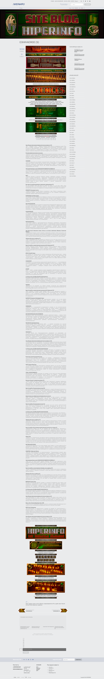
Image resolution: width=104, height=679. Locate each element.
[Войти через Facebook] (23, 642)
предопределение (48, 603)
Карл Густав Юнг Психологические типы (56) (35, 388)
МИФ (33, 102)
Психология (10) (56, 84)
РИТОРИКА (30, 102)
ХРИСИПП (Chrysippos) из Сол (32, 190)
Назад (21, 8)
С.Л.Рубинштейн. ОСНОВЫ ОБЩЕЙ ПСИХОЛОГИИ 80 (37, 411)
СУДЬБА (27, 268)
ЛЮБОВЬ (32, 103)
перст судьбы (29, 603)
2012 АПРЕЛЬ (72, 91)
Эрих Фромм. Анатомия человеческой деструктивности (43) (39, 145)
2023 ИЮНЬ (72, 173)
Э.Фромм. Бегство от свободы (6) (33, 473)
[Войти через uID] (23, 639)
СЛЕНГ (51, 119)
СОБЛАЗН (28, 284)
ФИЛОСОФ (47, 102)
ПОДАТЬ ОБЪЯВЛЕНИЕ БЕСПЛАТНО (46, 577)
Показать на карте (27, 672)
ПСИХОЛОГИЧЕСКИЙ (58, 101)
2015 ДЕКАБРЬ (72, 156)
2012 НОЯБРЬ (72, 102)
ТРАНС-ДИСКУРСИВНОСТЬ (31, 372)
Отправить (26, 652)
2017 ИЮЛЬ (72, 160)
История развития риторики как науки (34, 152)
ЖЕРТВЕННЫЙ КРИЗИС (31, 444)
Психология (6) (35, 84)
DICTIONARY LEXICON (40, 104)
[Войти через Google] (23, 645)
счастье (27, 604)
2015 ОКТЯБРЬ (72, 154)
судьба (56, 603)
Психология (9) (51, 84)
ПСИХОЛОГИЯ (49, 101)
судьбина (40, 604)
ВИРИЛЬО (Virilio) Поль (31, 481)
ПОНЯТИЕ (49, 104)
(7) (50, 138)
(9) (58, 104)
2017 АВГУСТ (72, 163)
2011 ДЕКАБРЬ (72, 82)
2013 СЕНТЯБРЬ (73, 115)
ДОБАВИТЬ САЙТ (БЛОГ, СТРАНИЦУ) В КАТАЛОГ (46, 595)
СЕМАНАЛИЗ (28, 306)
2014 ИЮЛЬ (72, 136)
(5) (42, 138)
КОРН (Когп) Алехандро (31, 507)
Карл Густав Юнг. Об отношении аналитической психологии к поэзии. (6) (41, 427)
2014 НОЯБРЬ (72, 141)
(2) (54, 104)
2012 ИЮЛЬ (72, 97)
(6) (53, 104)
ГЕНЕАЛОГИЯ (28, 260)
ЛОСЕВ (50, 103)
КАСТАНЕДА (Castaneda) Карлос (32, 322)
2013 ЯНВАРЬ (72, 106)
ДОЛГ (37, 670)
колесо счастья (36, 603)
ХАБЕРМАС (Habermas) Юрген (32, 451)
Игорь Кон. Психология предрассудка (34, 356)
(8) (61, 104)
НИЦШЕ (47, 103)
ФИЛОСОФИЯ (33, 101)
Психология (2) (45, 83)
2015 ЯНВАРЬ (72, 143)
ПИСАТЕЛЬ (57, 102)
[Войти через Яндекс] (23, 643)
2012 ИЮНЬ (72, 95)
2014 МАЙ (72, 132)
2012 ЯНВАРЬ (72, 84)
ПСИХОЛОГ (51, 102)
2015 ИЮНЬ (72, 147)
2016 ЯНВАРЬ (72, 158)
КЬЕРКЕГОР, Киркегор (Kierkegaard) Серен (35, 298)
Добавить (88, 4)
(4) (60, 104)
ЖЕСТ (27, 175)
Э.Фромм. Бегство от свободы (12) (33, 419)
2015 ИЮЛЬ (72, 149)
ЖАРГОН (56, 119)
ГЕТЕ (60, 103)
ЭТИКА (36, 101)
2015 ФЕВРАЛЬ (72, 145)
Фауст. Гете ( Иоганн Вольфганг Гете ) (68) (35, 502)
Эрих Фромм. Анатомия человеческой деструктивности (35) (39, 340)
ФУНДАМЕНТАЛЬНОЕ (33, 104)
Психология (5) (35, 83)
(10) (52, 104)
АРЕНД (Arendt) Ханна (30, 253)
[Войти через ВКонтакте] (23, 640)
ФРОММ (62, 102)
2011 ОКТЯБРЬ (72, 78)
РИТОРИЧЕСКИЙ (39, 119)
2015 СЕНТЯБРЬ (73, 152)
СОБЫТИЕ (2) (28, 331)
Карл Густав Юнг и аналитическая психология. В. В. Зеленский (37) (40, 245)
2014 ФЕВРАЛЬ (73, 126)
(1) (51, 104)
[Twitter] (28, 659)
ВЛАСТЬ (35, 103)
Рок (54, 603)
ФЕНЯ (54, 119)
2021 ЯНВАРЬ (72, 171)
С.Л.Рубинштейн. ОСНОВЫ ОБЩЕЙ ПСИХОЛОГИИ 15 (37, 276)
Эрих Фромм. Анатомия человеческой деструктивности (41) (39, 496)
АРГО (59, 119)
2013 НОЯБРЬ (72, 119)
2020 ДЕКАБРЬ (73, 169)
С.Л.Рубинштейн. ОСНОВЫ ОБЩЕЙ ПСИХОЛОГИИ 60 (37, 348)
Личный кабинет (64, 4)
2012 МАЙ (71, 93)
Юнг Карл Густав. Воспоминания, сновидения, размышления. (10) (40, 184)
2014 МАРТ (72, 128)
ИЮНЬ (82, 8)
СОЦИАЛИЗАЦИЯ (29, 211)
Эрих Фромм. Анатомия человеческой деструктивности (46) (39, 516)
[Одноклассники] (31, 659)
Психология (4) (56, 83)
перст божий (62, 603)
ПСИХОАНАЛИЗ (43, 101)
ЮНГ (59, 102)
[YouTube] (33, 659)
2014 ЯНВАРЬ (72, 123)
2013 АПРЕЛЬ (72, 110)
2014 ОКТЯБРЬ (72, 139)
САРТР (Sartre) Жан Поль (31, 364)
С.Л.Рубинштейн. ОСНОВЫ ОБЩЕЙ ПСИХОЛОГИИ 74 (37, 489)
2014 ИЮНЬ (72, 134)
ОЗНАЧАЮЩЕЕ (43, 137)
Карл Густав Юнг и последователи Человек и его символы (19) (39, 467)
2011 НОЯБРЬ (72, 80)
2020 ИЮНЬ (72, 167)
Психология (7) (40, 84)
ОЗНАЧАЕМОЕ (38, 137)
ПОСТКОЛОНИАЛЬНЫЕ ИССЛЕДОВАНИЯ (34, 313)
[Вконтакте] (24, 659)
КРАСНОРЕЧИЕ (34, 119)
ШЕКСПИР (57, 103)
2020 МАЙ (72, 165)
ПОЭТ (54, 102)
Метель (42, 603)
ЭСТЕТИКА (39, 101)
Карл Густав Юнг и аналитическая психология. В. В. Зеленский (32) (40, 290)
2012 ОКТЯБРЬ (72, 99)
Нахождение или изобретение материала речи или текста (38, 395)
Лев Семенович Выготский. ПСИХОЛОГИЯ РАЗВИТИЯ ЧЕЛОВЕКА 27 (40, 460)
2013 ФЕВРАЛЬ (72, 108)
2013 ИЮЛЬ (72, 112)
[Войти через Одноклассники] (23, 647)
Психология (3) (40, 83)
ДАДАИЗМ (28, 160)
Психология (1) (51, 83)
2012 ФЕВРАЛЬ (72, 86)
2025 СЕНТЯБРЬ (73, 176)
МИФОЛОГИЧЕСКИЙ (42, 102)
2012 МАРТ (72, 89)
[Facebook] (26, 659)
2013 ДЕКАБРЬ (72, 121)
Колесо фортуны (33, 604)
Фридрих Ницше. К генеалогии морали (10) (35, 380)
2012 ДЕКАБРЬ (72, 104)
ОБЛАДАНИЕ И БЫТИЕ (42, 103)
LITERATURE (45, 104)
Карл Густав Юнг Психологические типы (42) (35, 403)
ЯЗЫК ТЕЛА (28, 436)
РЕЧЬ (61, 119)
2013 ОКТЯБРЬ (72, 117)
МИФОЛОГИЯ (36, 102)
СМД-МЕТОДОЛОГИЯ (30, 203)
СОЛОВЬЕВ (53, 103)
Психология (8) (45, 84)
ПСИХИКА (52, 101)
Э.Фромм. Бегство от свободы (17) (33, 238)
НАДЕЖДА (38, 668)
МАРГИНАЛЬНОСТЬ (30, 221)
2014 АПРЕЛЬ (72, 130)
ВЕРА (38, 103)
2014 (79, 8)
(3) (59, 104)
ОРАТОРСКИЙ (48, 119)
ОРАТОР (44, 119)
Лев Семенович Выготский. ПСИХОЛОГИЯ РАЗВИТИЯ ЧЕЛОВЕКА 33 (40, 168)
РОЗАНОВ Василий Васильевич (32, 195)
